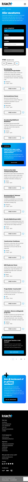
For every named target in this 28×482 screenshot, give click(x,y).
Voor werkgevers (6, 425)
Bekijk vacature (12, 88)
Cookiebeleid (13, 479)
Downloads (5, 450)
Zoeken (6, 35)
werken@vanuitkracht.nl (8, 438)
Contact (4, 430)
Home (3, 9)
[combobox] (14, 38)
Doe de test (14, 162)
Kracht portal (5, 458)
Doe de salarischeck (11, 399)
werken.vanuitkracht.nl (7, 456)
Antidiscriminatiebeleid (7, 445)
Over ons (4, 427)
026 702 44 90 (5, 437)
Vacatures (4, 422)
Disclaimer (4, 448)
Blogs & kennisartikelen (7, 429)
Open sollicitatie (14, 352)
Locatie (6, 41)
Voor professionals (6, 423)
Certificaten (5, 447)
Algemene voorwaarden (8, 443)
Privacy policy (5, 479)
